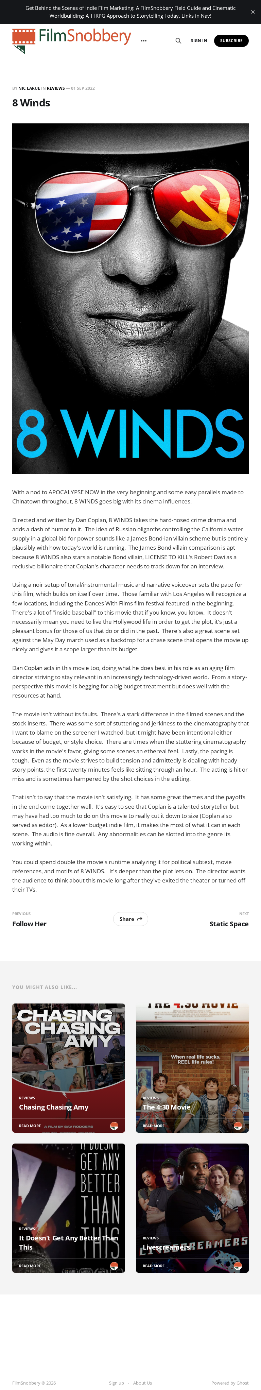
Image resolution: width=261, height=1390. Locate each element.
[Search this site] (178, 41)
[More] (144, 41)
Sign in (199, 41)
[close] (252, 11)
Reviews (56, 88)
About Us (142, 1383)
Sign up (116, 1383)
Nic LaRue (29, 88)
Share (127, 918)
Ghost (243, 1383)
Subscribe (231, 41)
